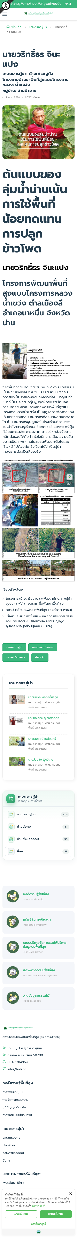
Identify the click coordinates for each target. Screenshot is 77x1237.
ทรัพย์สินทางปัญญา (37, 919)
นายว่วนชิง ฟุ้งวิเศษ (40, 760)
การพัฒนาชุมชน (13, 1092)
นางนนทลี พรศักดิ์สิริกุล (43, 697)
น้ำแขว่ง (40, 657)
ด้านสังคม (9, 1145)
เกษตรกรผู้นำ (38, 27)
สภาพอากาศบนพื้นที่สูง (39, 970)
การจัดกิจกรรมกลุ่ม (15, 1099)
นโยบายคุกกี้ (38, 1206)
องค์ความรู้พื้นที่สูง (36, 894)
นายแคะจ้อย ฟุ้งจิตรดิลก (43, 718)
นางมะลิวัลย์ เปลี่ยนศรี (42, 739)
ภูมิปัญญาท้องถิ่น (14, 1107)
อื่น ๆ (6, 1160)
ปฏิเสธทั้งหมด (21, 1213)
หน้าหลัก (15, 27)
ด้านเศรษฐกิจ (11, 1137)
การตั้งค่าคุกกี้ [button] (38, 1223)
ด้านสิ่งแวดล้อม (13, 1153)
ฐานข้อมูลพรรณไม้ (36, 995)
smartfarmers (15, 657)
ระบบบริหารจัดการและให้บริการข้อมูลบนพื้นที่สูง (45, 944)
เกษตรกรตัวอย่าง (43, 647)
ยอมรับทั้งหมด (55, 1213)
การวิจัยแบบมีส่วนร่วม (17, 1115)
